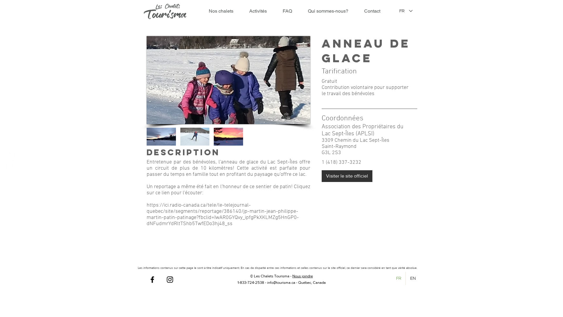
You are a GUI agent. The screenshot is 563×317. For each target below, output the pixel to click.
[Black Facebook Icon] (152, 279)
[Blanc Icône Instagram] (12, 166)
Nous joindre (302, 276)
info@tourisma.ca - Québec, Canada (296, 282)
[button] (161, 137)
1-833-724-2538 (251, 282)
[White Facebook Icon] (12, 151)
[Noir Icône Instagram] (170, 279)
